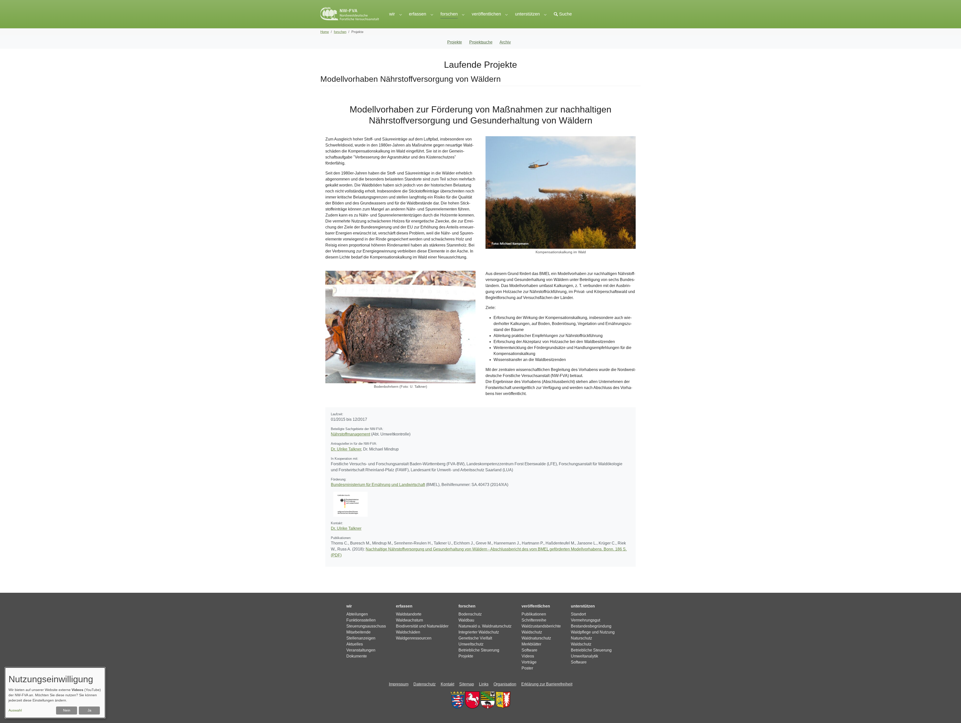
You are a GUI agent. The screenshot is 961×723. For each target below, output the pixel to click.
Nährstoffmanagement (350, 434)
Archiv (505, 42)
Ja (89, 710)
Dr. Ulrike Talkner (346, 449)
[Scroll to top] (950, 712)
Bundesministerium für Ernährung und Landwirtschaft (378, 484)
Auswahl (15, 710)
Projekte (454, 42)
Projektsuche (481, 42)
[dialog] (55, 693)
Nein (66, 710)
